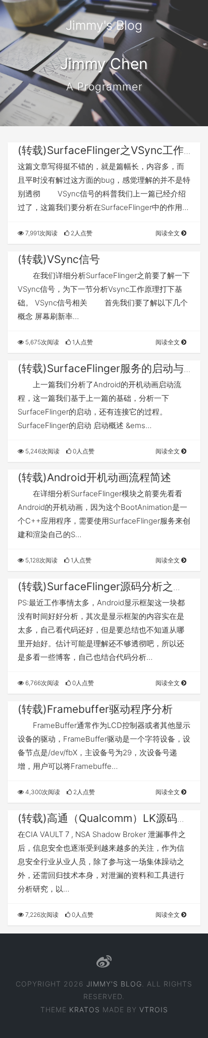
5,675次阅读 (41, 342)
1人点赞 (82, 342)
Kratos (84, 1009)
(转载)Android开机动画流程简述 (94, 477)
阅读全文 (168, 233)
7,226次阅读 (41, 914)
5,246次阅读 (42, 451)
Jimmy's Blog (104, 25)
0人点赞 (82, 451)
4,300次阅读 (42, 792)
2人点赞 (80, 233)
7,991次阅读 (41, 233)
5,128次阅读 (41, 560)
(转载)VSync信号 (59, 259)
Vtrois (153, 1009)
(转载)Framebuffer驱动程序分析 (95, 709)
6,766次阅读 (41, 683)
